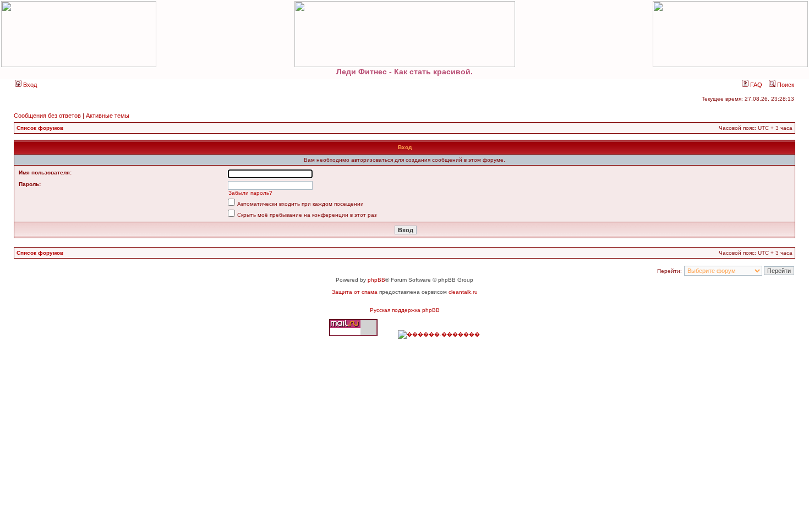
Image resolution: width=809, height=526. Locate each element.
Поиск (784, 84)
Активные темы (107, 115)
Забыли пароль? (250, 193)
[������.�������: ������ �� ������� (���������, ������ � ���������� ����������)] (439, 334)
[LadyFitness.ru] (404, 34)
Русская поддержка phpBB (405, 310)
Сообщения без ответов (47, 115)
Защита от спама (355, 292)
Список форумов (40, 128)
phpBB (376, 280)
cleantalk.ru (463, 292)
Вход (29, 84)
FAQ (755, 84)
